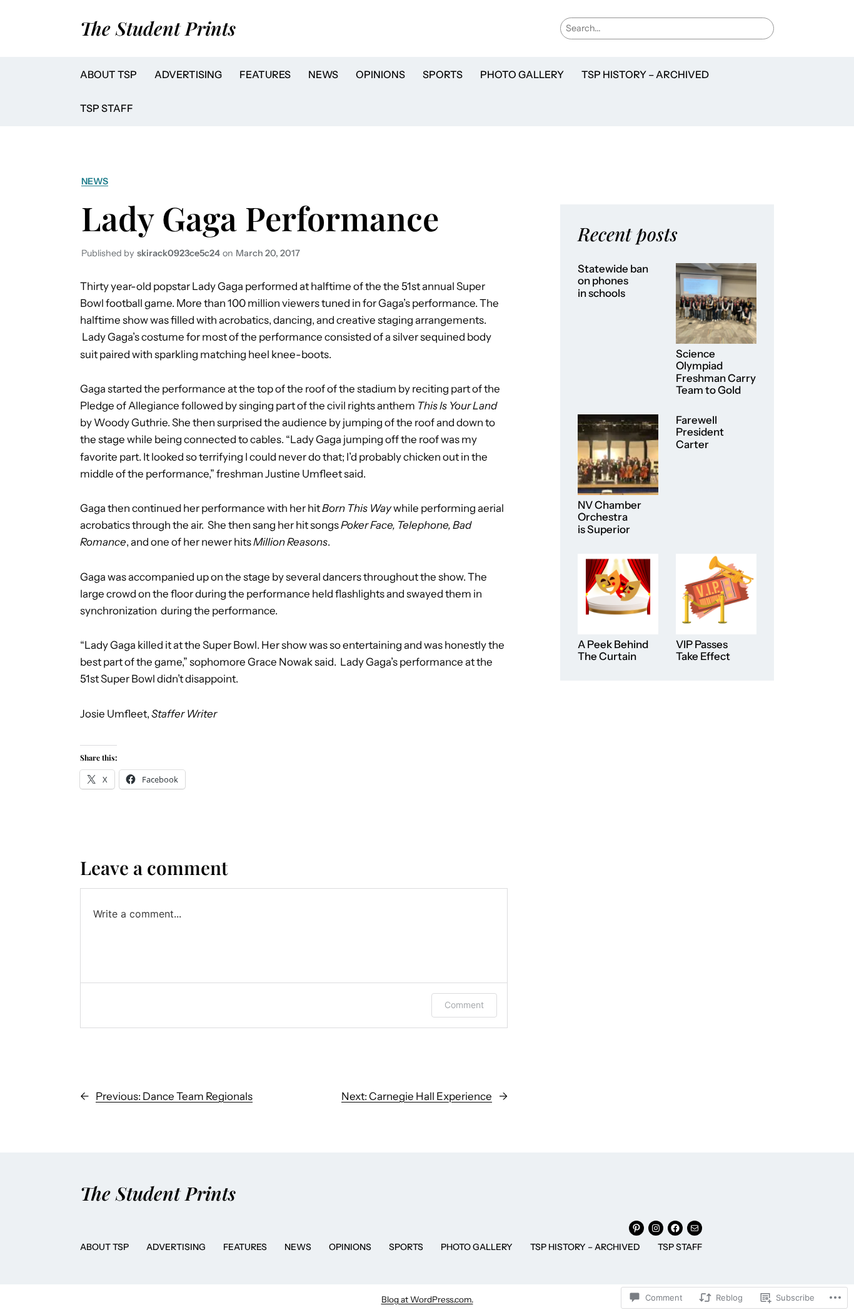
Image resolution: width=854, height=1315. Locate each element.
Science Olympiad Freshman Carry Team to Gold (716, 372)
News (94, 181)
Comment (464, 1004)
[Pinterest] (636, 1228)
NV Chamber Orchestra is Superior (609, 517)
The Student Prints (158, 28)
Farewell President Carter (700, 432)
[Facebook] (675, 1228)
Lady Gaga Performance (260, 217)
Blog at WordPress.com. (427, 1299)
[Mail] (694, 1228)
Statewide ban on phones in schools (613, 281)
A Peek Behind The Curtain (613, 651)
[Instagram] (655, 1228)
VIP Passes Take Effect (703, 651)
